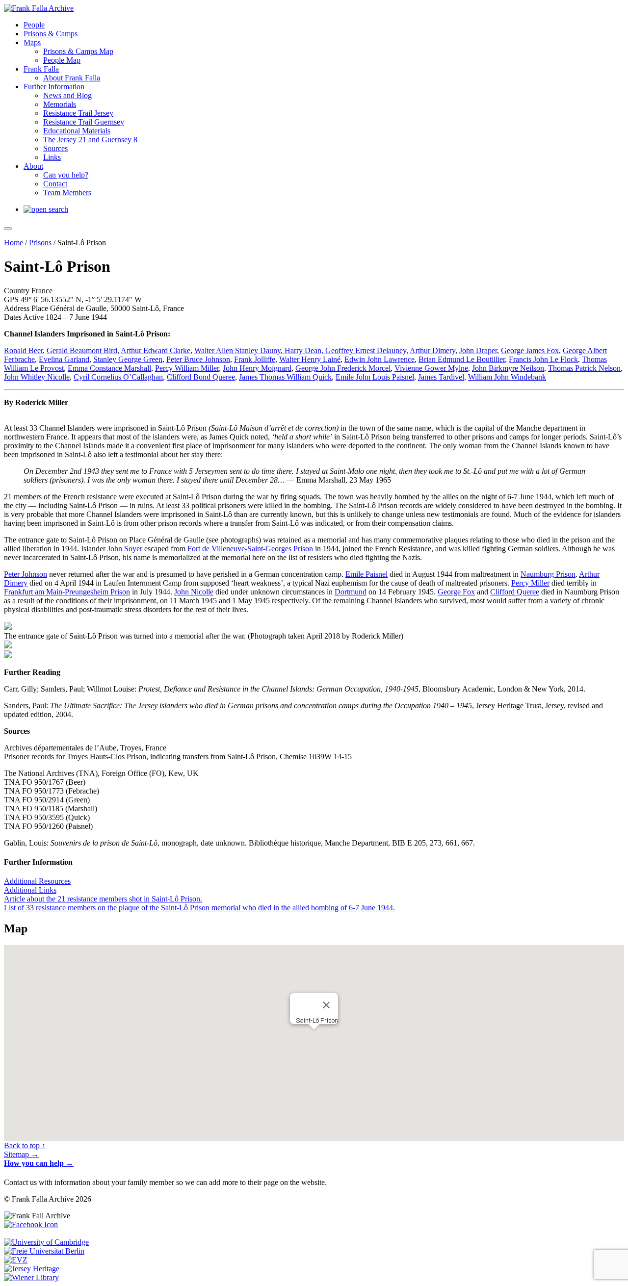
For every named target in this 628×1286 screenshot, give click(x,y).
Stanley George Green (127, 359)
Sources (55, 148)
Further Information (54, 86)
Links (52, 157)
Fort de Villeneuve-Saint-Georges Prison (250, 548)
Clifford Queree (514, 592)
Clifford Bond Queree (201, 377)
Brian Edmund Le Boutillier (462, 359)
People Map (61, 60)
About (33, 166)
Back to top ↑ (25, 1145)
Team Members (67, 192)
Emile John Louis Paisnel (375, 377)
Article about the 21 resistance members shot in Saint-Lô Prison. (103, 899)
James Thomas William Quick (285, 377)
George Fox (456, 592)
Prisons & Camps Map (78, 51)
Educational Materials (76, 131)
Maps (32, 42)
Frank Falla (41, 69)
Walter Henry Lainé (309, 359)
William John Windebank (507, 377)
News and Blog (67, 95)
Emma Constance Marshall (109, 368)
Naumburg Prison (548, 574)
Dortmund (350, 592)
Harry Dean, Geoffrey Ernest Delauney (344, 350)
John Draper (478, 350)
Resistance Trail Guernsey (83, 122)
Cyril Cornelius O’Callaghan (118, 377)
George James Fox (530, 350)
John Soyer (124, 548)
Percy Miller (530, 583)
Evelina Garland (64, 359)
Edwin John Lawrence (379, 359)
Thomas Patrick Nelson (584, 368)
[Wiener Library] (31, 1277)
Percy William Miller (187, 368)
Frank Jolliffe (254, 359)
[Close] (326, 1005)
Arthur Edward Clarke (155, 350)
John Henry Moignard (257, 368)
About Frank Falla (71, 78)
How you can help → (39, 1163)
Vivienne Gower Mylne (431, 368)
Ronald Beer (23, 350)
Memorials (59, 104)
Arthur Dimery (432, 350)
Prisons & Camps (51, 33)
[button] (314, 1036)
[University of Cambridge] (46, 1242)
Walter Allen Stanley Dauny (237, 350)
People (34, 25)
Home (13, 242)
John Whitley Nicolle (37, 377)
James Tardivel (441, 377)
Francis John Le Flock (543, 359)
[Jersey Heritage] (31, 1268)
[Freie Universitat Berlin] (44, 1251)
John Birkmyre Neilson (508, 368)
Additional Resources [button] (37, 881)
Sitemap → (21, 1154)
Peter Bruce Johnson (198, 359)
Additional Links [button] (30, 890)
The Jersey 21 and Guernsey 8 (90, 139)
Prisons (40, 242)
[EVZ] (15, 1260)
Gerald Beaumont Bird (82, 350)
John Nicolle (193, 592)
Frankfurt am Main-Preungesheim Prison (67, 592)
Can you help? (65, 175)
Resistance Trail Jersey (78, 113)
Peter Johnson (25, 574)
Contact (55, 184)
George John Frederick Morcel (343, 368)
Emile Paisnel (366, 574)
